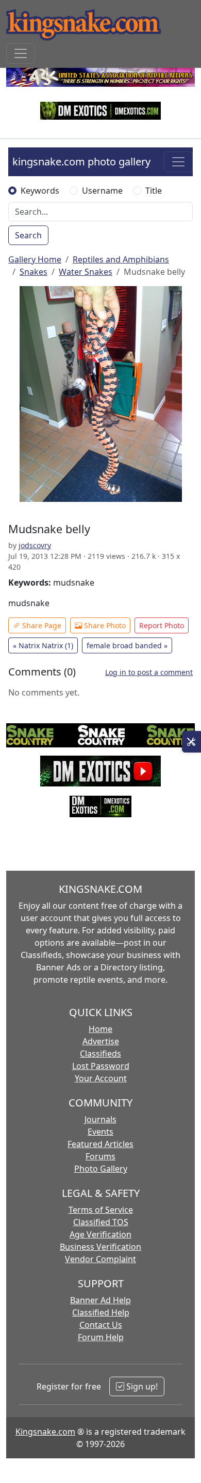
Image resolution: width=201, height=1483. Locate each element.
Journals (100, 1119)
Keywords (40, 190)
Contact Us (100, 1324)
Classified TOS (100, 1222)
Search (28, 235)
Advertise (100, 1041)
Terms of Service (101, 1209)
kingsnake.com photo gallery (81, 161)
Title (153, 190)
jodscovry (35, 545)
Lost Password (100, 1066)
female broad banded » (127, 645)
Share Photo (104, 625)
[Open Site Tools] (191, 742)
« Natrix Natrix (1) (43, 645)
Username (102, 190)
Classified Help (100, 1312)
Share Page (40, 625)
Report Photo (161, 625)
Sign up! (141, 1386)
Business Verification (100, 1246)
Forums (100, 1156)
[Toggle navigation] (20, 53)
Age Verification (100, 1234)
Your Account (101, 1078)
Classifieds (100, 1053)
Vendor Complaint (100, 1259)
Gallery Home (34, 259)
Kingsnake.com (45, 1431)
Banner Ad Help (100, 1300)
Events (100, 1131)
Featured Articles (100, 1144)
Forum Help (101, 1337)
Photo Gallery (100, 1168)
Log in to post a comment (149, 672)
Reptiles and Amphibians (121, 259)
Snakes (33, 271)
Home (100, 1029)
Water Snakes (85, 271)
